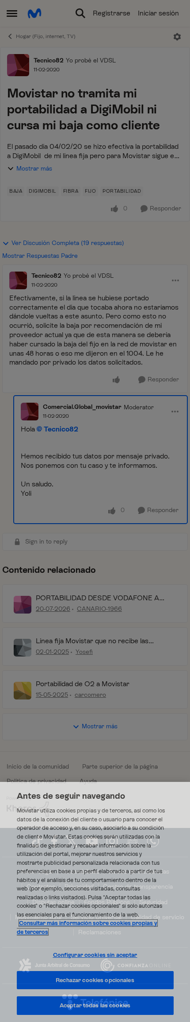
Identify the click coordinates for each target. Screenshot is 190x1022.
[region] (95, 902)
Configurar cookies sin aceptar (95, 955)
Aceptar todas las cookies (95, 1005)
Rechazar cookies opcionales (95, 980)
